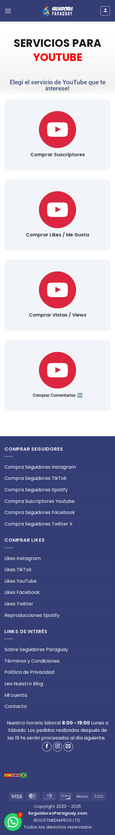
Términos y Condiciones (32, 661)
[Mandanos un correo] (68, 747)
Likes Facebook (22, 592)
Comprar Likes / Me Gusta (57, 234)
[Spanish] (8, 775)
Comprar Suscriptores (57, 154)
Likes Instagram (22, 558)
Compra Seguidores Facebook (39, 512)
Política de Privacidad (29, 672)
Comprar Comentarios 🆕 (58, 395)
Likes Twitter (18, 603)
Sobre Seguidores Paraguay (36, 649)
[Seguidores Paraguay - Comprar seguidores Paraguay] (57, 10)
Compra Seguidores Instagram (40, 467)
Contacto (15, 706)
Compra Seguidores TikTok (35, 478)
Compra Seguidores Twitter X (38, 524)
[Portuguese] (23, 775)
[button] (8, 11)
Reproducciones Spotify (32, 615)
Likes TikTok (18, 569)
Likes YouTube (20, 581)
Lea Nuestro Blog (23, 683)
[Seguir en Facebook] (47, 747)
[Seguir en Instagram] (58, 747)
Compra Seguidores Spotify (36, 489)
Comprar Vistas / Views (57, 315)
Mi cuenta (15, 695)
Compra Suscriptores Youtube (39, 501)
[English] (16, 775)
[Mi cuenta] (105, 11)
